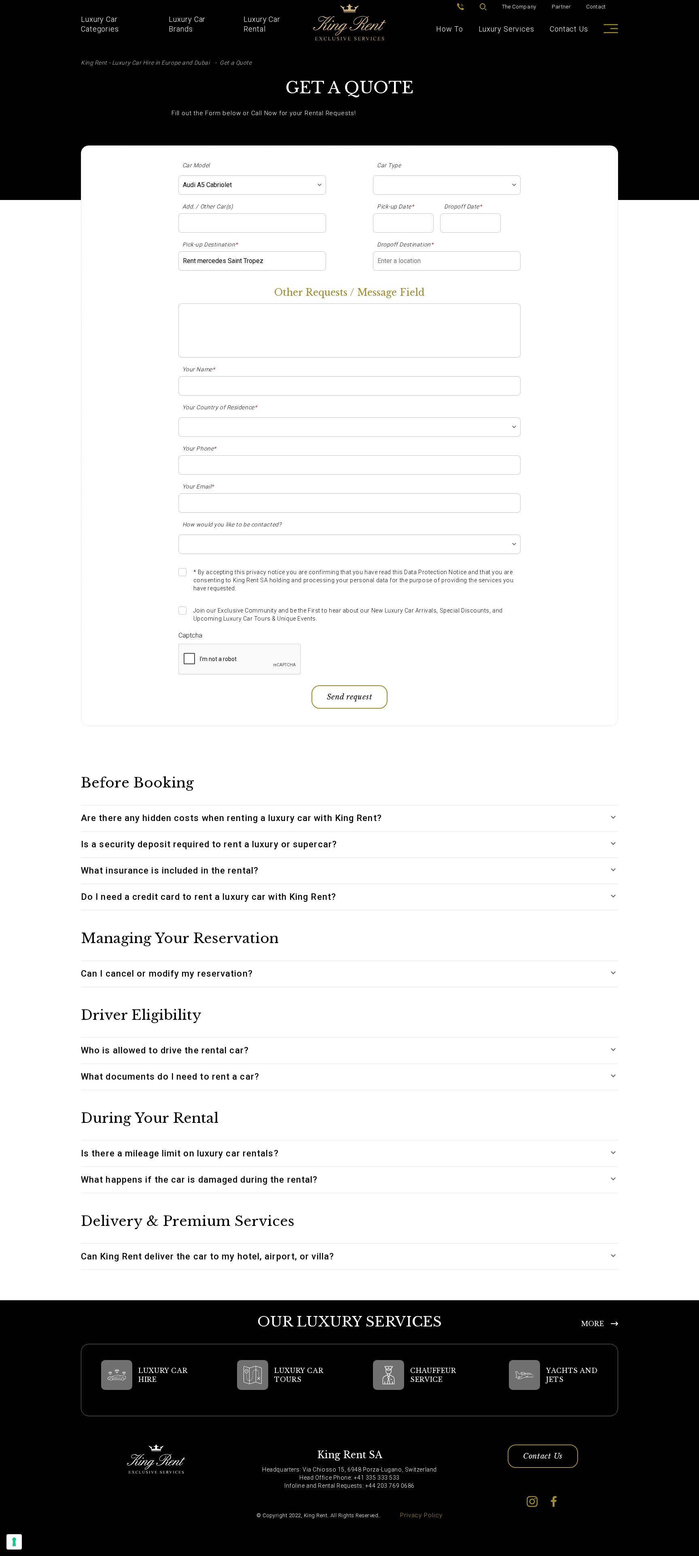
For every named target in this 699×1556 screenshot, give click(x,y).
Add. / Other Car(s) (207, 206)
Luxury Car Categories (100, 24)
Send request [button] (350, 697)
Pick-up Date (395, 206)
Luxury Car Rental (262, 24)
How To (449, 29)
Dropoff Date (463, 206)
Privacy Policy (421, 1515)
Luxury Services (507, 29)
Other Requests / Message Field (349, 292)
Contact (596, 7)
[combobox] (252, 185)
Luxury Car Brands (187, 24)
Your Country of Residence (219, 407)
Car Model (196, 165)
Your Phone (199, 448)
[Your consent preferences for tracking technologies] (14, 1542)
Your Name (198, 369)
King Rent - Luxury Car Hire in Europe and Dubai (145, 62)
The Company (519, 7)
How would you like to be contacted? (232, 524)
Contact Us (569, 29)
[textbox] (446, 185)
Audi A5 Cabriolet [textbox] (207, 185)
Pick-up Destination (210, 244)
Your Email (198, 486)
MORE (592, 1324)
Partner (561, 7)
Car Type (389, 165)
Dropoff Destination (405, 244)
